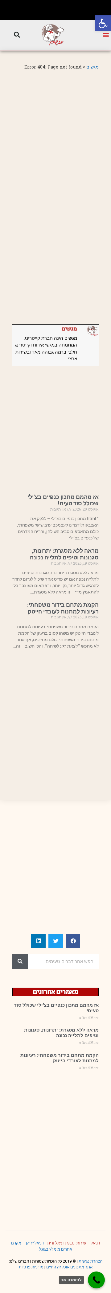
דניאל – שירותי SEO (83, 1243)
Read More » (89, 1018)
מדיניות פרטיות (31, 1267)
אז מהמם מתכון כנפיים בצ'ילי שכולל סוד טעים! (63, 500)
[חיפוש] (20, 961)
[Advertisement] (55, 131)
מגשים (92, 67)
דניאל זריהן (55, 1243)
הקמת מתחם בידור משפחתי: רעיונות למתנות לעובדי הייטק (63, 608)
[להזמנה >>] (96, 1279)
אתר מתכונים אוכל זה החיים (69, 1267)
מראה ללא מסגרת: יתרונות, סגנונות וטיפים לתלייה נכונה (64, 554)
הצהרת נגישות (90, 1261)
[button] (103, 23)
